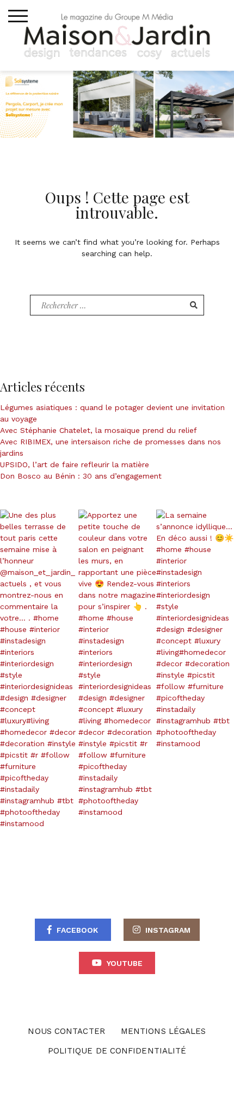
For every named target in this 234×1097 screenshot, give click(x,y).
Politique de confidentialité (117, 1051)
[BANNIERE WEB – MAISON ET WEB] (117, 103)
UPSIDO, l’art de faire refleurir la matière (74, 464)
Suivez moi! (45, 670)
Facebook (77, 930)
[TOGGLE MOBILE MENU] (18, 16)
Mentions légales (163, 1031)
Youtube (125, 963)
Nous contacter (66, 1031)
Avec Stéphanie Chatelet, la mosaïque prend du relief (98, 430)
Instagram (167, 930)
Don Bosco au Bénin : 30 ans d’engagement (81, 476)
